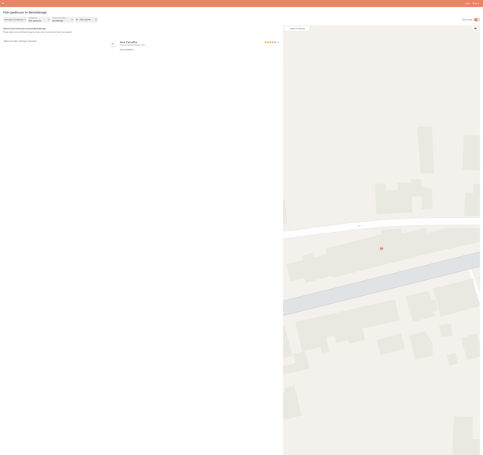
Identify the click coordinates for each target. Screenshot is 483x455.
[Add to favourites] (112, 44)
